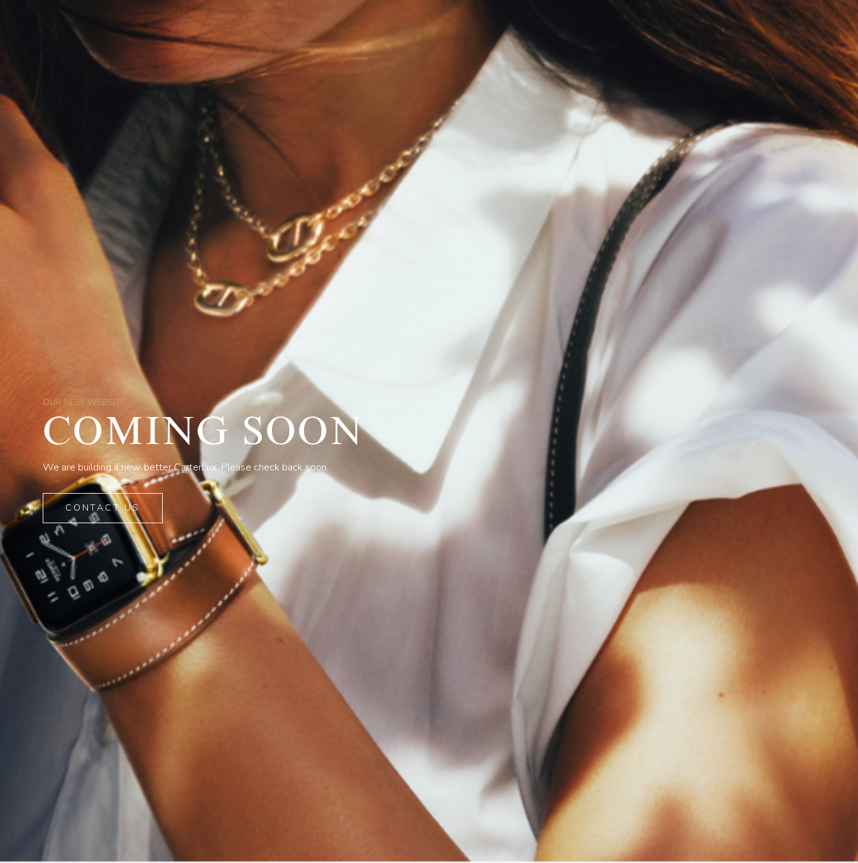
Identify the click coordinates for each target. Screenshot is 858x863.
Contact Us (102, 508)
